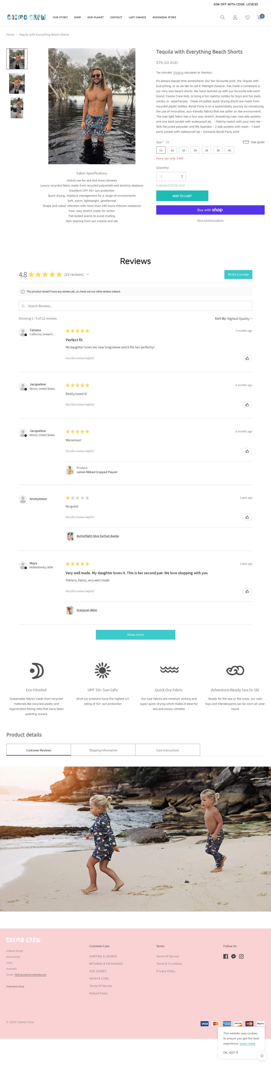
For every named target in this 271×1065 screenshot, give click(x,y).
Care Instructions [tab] (167, 750)
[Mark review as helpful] (247, 358)
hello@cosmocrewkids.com (30, 974)
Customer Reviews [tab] (38, 750)
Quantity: (162, 167)
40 (229, 150)
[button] (87, 274)
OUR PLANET (95, 17)
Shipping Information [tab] (103, 750)
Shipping (178, 72)
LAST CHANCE (137, 17)
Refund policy (98, 993)
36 (206, 150)
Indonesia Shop (15, 986)
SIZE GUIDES (97, 971)
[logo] (26, 17)
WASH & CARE (99, 978)
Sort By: (221, 318)
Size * (162, 142)
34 (195, 150)
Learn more (247, 1043)
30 (172, 150)
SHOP (77, 17)
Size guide (257, 141)
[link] (223, 17)
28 (160, 150)
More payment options (210, 220)
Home (10, 34)
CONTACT (116, 17)
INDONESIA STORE (164, 17)
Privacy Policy (165, 971)
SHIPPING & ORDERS (103, 956)
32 (183, 150)
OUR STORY (60, 17)
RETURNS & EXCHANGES (106, 963)
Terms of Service (100, 986)
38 (218, 150)
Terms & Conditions (169, 963)
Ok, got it (230, 1052)
